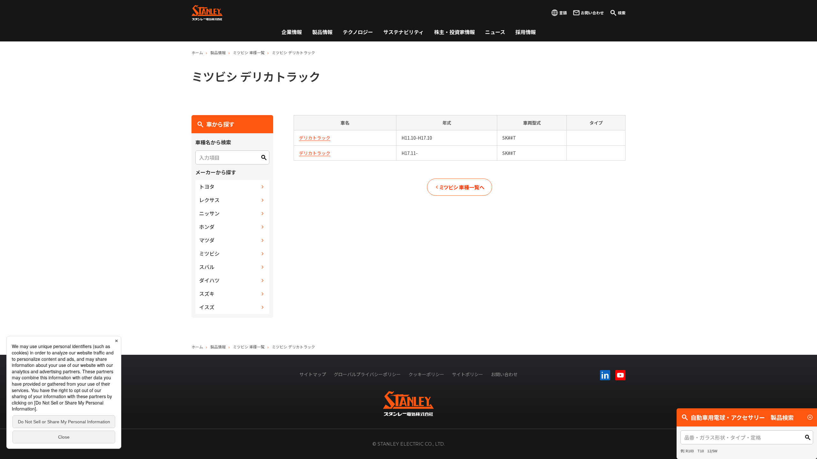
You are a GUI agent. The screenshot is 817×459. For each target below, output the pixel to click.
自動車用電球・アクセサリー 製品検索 (742, 417)
